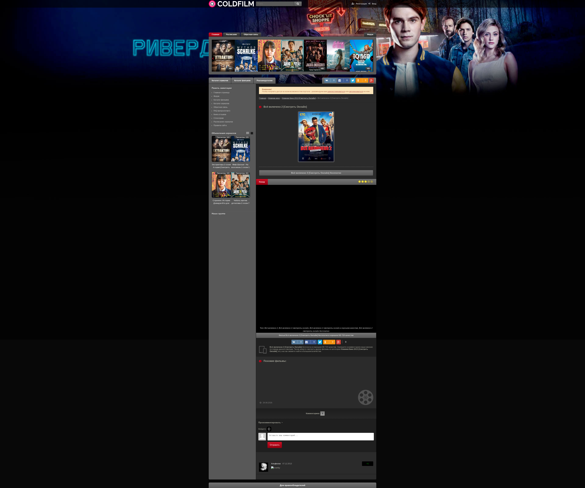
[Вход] (269, 429)
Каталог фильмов (242, 81)
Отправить (275, 445)
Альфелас (276, 464)
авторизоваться (356, 91)
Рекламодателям (265, 81)
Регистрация (361, 4)
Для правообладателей (292, 485)
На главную (231, 4)
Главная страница (221, 93)
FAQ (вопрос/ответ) (222, 111)
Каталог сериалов (220, 81)
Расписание (231, 34)
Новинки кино (274, 98)
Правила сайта (220, 125)
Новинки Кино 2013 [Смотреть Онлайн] (299, 98)
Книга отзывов (220, 114)
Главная (215, 34)
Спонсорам (218, 118)
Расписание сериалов (223, 122)
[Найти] (298, 4)
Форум (370, 34)
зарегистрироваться (336, 91)
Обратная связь (251, 34)
